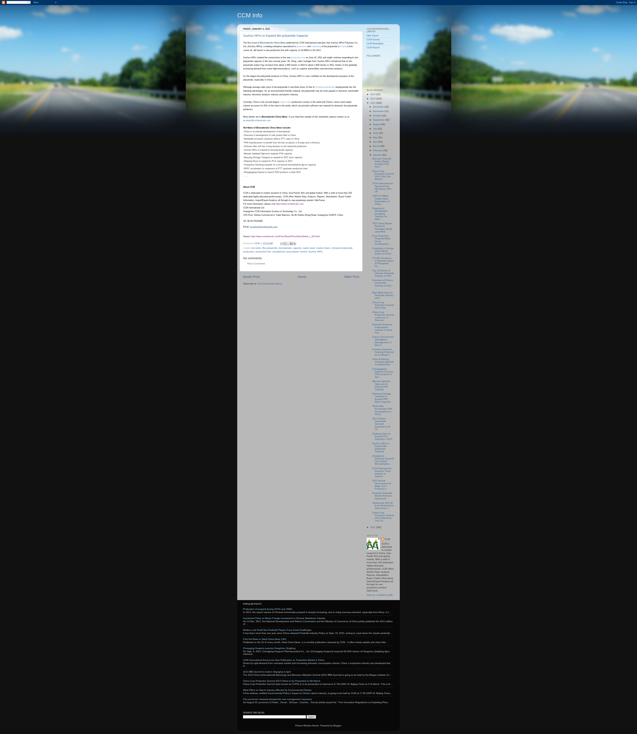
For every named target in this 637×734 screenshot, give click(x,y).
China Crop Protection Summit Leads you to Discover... (383, 316)
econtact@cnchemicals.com (257, 120)
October (377, 115)
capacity (297, 248)
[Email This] (281, 243)
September (379, 120)
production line (298, 57)
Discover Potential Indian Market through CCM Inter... (381, 162)
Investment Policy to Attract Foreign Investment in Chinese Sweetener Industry (284, 618)
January (377, 155)
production (302, 46)
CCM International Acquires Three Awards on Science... (381, 472)
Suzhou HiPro (315, 251)
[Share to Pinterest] (294, 243)
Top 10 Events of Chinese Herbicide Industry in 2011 (383, 273)
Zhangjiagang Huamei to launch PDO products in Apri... (382, 373)
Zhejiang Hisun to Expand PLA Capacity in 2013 (382, 436)
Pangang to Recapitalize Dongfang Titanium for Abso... (380, 213)
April (375, 142)
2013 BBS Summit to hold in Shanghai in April (267, 672)
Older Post (351, 276)
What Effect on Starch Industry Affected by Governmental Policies (277, 690)
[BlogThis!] (285, 243)
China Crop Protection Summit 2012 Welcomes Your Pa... (383, 516)
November (379, 111)
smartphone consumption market (289, 251)
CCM (387, 539)
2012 (373, 103)
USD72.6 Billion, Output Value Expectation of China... (381, 200)
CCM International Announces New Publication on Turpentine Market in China (283, 660)
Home (302, 276)
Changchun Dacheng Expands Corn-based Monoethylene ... (383, 460)
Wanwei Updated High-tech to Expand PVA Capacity (381, 385)
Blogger (337, 725)
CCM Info (249, 15)
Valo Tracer (373, 35)
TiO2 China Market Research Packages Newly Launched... (382, 227)
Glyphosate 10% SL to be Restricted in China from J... (383, 505)
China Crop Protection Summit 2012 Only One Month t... (383, 175)
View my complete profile (380, 595)
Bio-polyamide (269, 248)
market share (323, 248)
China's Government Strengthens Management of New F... (383, 341)
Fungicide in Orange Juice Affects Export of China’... (383, 251)
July (375, 128)
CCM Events (373, 39)
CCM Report (373, 47)
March (376, 146)
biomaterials (285, 248)
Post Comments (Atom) (269, 283)
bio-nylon (343, 46)
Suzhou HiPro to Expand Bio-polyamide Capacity (275, 35)
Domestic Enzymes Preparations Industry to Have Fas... (382, 328)
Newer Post (251, 276)
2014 (373, 94)
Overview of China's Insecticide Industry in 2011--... (382, 284)
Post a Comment (256, 263)
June (376, 133)
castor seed (286, 102)
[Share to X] (288, 243)
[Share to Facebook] (291, 243)
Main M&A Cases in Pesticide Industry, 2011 (383, 295)
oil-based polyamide (324, 87)
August (377, 124)
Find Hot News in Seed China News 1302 (264, 639)
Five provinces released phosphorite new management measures (277, 699)
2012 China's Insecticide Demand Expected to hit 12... (381, 424)
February (378, 150)
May (375, 137)
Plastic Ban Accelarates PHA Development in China (382, 410)
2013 (373, 98)
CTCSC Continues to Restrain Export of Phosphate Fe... (383, 262)
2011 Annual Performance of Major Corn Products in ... (381, 484)
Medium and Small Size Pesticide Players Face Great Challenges (277, 630)
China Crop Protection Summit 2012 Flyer (383, 305)
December (379, 107)
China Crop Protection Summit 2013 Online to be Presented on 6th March (281, 681)
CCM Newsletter (375, 43)
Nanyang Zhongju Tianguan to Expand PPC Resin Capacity (381, 397)
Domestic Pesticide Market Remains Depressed (382, 496)
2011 (373, 527)
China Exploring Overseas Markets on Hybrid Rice (383, 362)
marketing (316, 46)
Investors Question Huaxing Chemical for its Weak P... (383, 352)
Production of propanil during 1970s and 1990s (267, 609)
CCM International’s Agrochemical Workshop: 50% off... (382, 187)
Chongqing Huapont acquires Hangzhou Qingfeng (269, 648)
